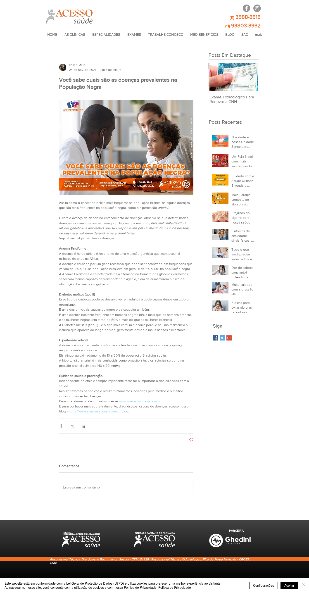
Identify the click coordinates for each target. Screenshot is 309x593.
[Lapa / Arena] (246, 8)
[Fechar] (303, 585)
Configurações (263, 585)
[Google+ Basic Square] (229, 338)
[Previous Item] (216, 77)
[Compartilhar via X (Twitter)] (72, 426)
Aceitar (289, 585)
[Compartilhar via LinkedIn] (83, 426)
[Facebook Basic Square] (215, 338)
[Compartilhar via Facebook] (61, 426)
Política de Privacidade (174, 587)
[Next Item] (251, 77)
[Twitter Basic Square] (222, 338)
